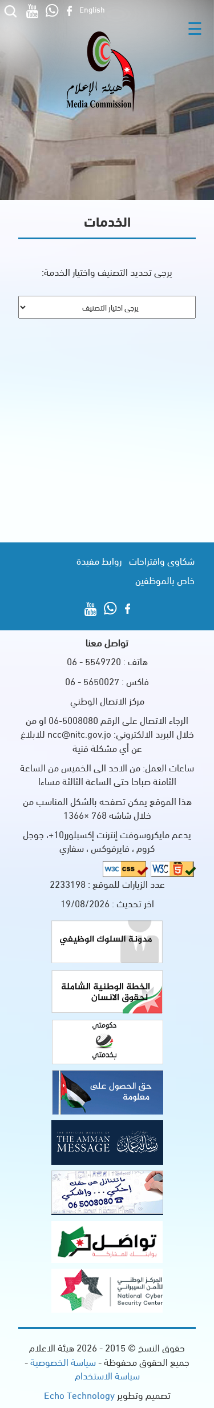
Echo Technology (79, 1394)
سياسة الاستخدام (107, 1375)
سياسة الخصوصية (62, 1361)
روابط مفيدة (99, 560)
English (92, 9)
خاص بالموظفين (165, 580)
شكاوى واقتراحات (162, 560)
